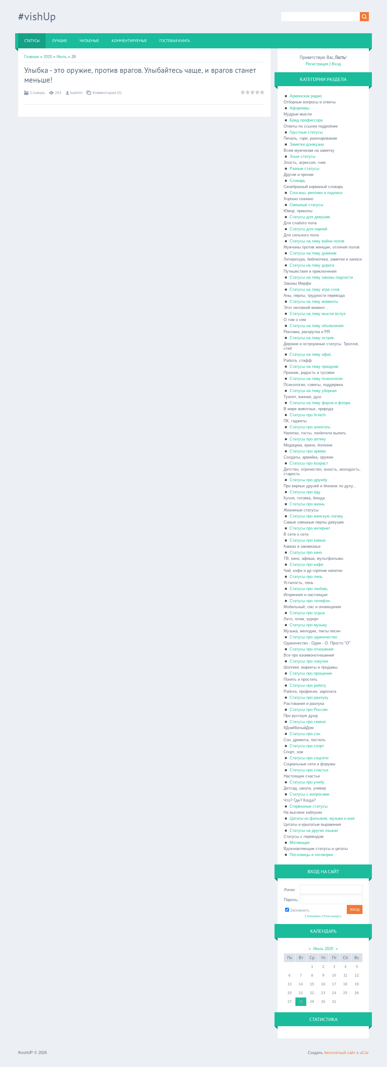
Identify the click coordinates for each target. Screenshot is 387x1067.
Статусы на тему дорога (312, 265)
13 (290, 984)
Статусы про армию (308, 451)
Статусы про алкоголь (310, 427)
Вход (336, 64)
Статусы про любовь (309, 588)
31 (334, 1002)
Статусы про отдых (307, 613)
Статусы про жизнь (307, 504)
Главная (31, 56)
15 (312, 984)
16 (323, 984)
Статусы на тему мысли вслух (318, 313)
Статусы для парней (308, 229)
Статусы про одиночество (313, 637)
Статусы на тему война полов (317, 241)
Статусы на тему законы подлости (321, 277)
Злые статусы (302, 156)
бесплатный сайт (339, 1052)
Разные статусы (304, 168)
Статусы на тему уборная (313, 390)
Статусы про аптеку (308, 439)
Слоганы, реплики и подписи (316, 192)
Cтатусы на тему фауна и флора (320, 403)
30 (323, 1002)
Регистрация (317, 64)
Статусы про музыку (308, 625)
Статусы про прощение (311, 673)
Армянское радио (306, 96)
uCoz (364, 1052)
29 (312, 1002)
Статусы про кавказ (308, 540)
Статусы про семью (308, 721)
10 (334, 975)
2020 (48, 56)
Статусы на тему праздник (314, 366)
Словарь (37, 93)
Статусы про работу (308, 685)
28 (301, 1002)
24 (334, 993)
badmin (76, 93)
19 (357, 984)
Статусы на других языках (314, 830)
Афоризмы (299, 108)
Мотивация (300, 842)
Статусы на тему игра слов (315, 289)
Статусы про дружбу (308, 480)
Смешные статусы (306, 205)
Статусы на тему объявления (316, 325)
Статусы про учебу (307, 782)
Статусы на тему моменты (314, 301)
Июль (62, 56)
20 (290, 993)
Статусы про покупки (309, 661)
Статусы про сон (305, 733)
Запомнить (300, 910)
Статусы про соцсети (309, 758)
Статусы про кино (306, 552)
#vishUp (37, 16)
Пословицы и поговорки (311, 854)
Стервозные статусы (308, 806)
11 (345, 975)
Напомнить (314, 916)
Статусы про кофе (306, 564)
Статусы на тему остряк (312, 338)
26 (357, 993)
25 (345, 993)
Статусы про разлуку (309, 697)
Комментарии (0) (107, 93)
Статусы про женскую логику (316, 516)
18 (345, 984)
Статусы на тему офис (310, 354)
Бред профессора (306, 120)
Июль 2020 (323, 948)
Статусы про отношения (311, 649)
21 (301, 993)
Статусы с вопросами (309, 794)
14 (301, 984)
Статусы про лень (306, 576)
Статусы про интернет (310, 528)
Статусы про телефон (310, 600)
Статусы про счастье (309, 770)
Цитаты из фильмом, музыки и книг (322, 818)
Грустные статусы (306, 132)
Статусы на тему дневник (313, 253)
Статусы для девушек (310, 217)
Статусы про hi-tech (308, 415)
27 (290, 1002)
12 (357, 975)
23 (323, 993)
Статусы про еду (305, 492)
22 (312, 993)
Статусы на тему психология (316, 378)
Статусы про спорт (307, 746)
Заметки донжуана (307, 144)
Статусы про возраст (309, 463)
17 (334, 984)
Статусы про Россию (309, 709)
